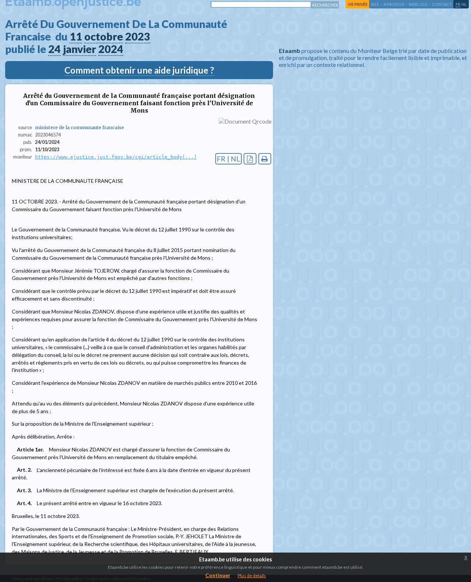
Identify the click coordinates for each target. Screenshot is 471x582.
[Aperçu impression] (264, 158)
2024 (110, 49)
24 (54, 49)
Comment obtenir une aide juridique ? (139, 70)
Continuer (217, 575)
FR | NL (228, 159)
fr (458, 4)
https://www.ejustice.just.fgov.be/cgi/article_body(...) (116, 157)
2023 (137, 36)
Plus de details (252, 575)
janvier (79, 49)
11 (76, 36)
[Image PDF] (250, 158)
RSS (375, 4)
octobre (103, 36)
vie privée (358, 4)
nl (464, 4)
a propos (393, 4)
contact (442, 4)
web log (418, 4)
